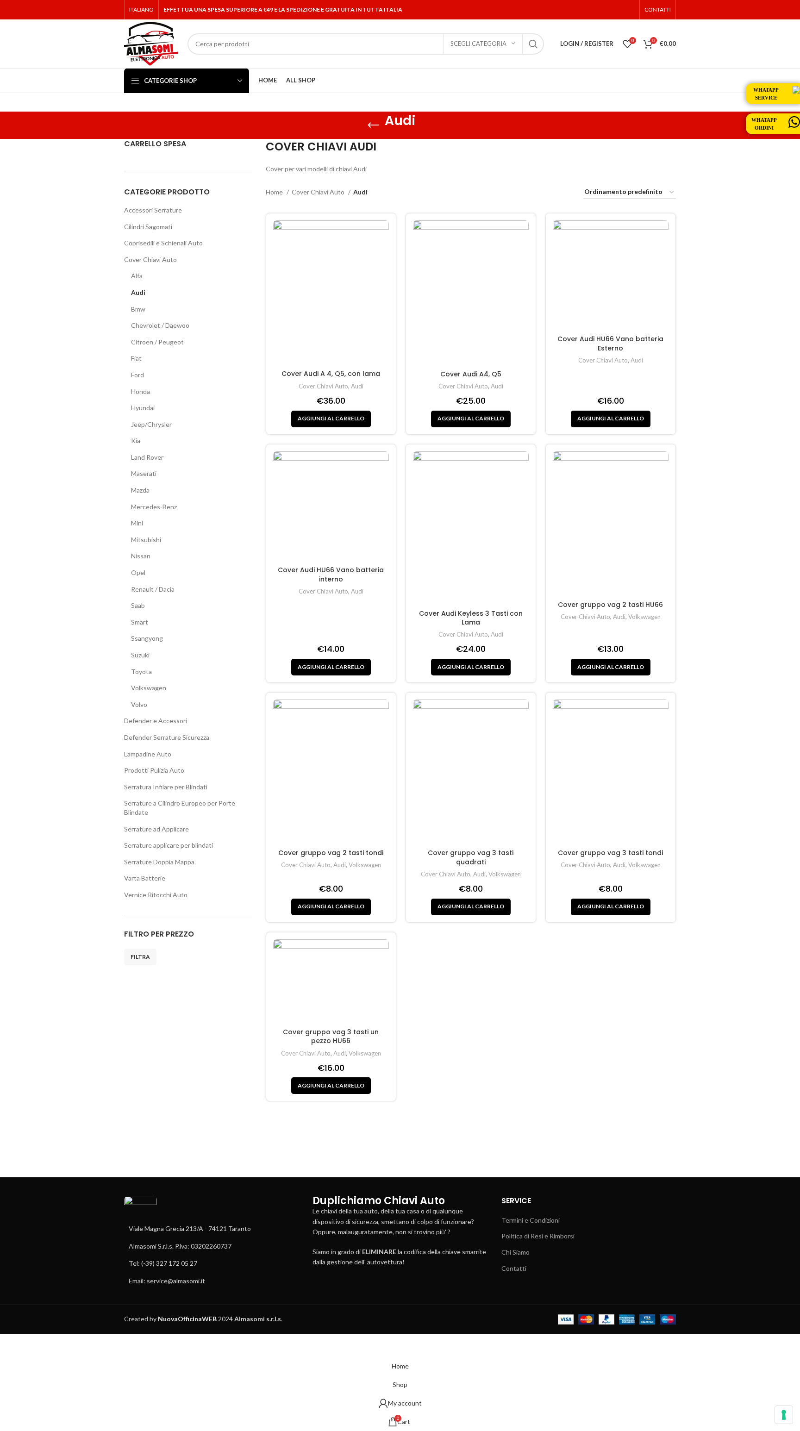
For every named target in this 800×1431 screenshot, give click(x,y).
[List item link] (211, 1246)
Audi (138, 292)
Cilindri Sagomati (148, 227)
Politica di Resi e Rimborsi (538, 1236)
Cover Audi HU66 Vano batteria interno (331, 574)
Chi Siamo (515, 1252)
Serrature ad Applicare (156, 829)
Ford (137, 375)
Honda (140, 391)
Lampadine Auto (147, 754)
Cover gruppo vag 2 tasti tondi (330, 852)
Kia (135, 440)
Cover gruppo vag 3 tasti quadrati (470, 857)
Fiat (136, 358)
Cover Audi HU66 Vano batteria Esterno (610, 343)
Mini (137, 523)
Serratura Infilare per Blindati (165, 787)
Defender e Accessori (155, 721)
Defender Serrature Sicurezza (166, 737)
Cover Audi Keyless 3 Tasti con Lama (471, 618)
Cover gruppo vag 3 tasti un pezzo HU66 (331, 1036)
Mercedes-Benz (154, 507)
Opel (138, 572)
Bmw (138, 309)
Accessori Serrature (153, 210)
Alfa (137, 276)
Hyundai (143, 408)
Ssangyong (147, 638)
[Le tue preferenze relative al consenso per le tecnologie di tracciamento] (784, 1415)
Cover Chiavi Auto (150, 259)
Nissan (140, 556)
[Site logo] (151, 43)
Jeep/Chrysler (151, 424)
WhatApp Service (766, 93)
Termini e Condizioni (530, 1220)
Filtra (140, 956)
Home (275, 192)
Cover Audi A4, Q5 (470, 374)
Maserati (143, 473)
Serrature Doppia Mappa (159, 862)
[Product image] (331, 292)
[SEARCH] (533, 44)
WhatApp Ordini (764, 124)
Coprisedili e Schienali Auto (163, 243)
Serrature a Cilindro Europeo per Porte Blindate (179, 807)
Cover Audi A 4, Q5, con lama (330, 373)
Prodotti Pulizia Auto (154, 770)
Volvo (139, 704)
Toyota (141, 671)
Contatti (513, 1268)
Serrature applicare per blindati (168, 845)
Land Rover (147, 457)
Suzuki (140, 655)
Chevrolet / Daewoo (160, 325)
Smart (139, 622)
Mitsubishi (146, 540)
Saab (138, 605)
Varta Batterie (144, 878)
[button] (331, 419)
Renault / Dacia (153, 589)
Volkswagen (148, 688)
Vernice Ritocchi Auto (156, 895)
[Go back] (373, 125)
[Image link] (140, 1209)
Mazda (140, 490)
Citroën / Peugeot (157, 342)
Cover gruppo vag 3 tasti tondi (610, 852)
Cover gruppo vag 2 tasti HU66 (610, 604)
